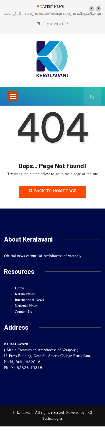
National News (26, 306)
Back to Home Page (55, 191)
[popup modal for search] (92, 96)
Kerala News (24, 294)
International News (29, 300)
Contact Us (23, 312)
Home (19, 289)
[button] (91, 9)
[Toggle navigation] (12, 96)
